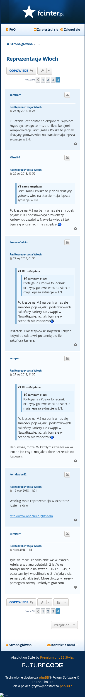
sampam (15, 94)
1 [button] (43, 79)
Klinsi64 (15, 157)
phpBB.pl (66, 686)
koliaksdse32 (18, 474)
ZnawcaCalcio (19, 242)
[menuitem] (10, 29)
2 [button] (48, 79)
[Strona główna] (43, 12)
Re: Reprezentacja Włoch (26, 107)
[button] (38, 80)
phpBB (44, 677)
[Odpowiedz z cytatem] (67, 95)
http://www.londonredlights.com (31, 516)
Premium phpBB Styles (57, 657)
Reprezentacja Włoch (32, 58)
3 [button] (53, 79)
